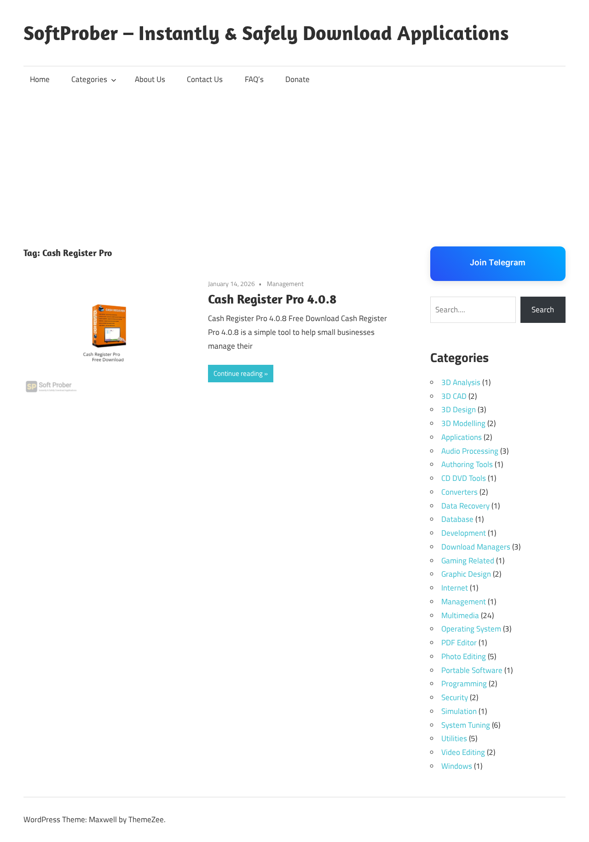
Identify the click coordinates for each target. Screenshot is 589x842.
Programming (464, 684)
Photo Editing (463, 656)
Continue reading (238, 373)
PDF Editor (459, 643)
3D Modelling (463, 423)
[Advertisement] (294, 161)
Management (285, 283)
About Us (150, 79)
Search (542, 310)
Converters (459, 492)
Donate (297, 79)
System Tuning (465, 725)
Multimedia (460, 615)
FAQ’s (254, 79)
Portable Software (471, 670)
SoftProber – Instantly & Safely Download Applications (266, 32)
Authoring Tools (467, 464)
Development (463, 533)
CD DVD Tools (463, 478)
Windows (456, 766)
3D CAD (454, 396)
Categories (89, 79)
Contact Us (205, 79)
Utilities (454, 738)
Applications (461, 437)
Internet (454, 588)
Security (454, 697)
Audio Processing (469, 451)
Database (457, 519)
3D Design (458, 409)
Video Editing (463, 752)
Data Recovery (465, 506)
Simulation (459, 711)
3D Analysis (460, 382)
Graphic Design (466, 574)
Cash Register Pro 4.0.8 (272, 299)
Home (40, 79)
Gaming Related (467, 561)
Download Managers (475, 547)
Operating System (471, 629)
